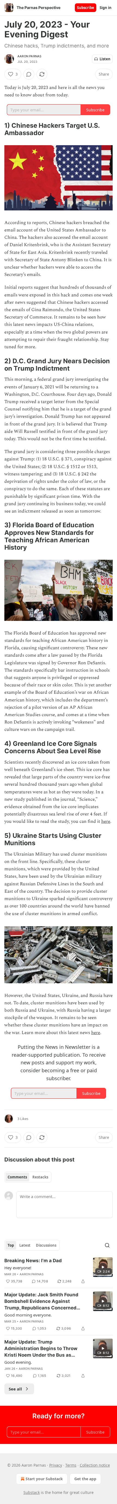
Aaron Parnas (29, 56)
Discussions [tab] (46, 1245)
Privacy (55, 1465)
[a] (102, 1267)
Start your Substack (44, 1478)
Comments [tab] (17, 1177)
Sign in (106, 7)
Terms (70, 1465)
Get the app (85, 1478)
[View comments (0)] (28, 74)
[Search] (107, 1245)
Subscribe (85, 7)
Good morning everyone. (28, 1315)
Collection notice (95, 1465)
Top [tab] (11, 1245)
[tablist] (27, 1177)
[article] (58, 1271)
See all (15, 1389)
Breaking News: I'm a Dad (33, 1260)
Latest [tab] (24, 1245)
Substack (31, 1492)
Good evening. (18, 1362)
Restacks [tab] (40, 1177)
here (105, 821)
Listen (105, 58)
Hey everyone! (17, 1267)
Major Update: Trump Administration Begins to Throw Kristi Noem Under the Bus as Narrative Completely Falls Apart (41, 1348)
